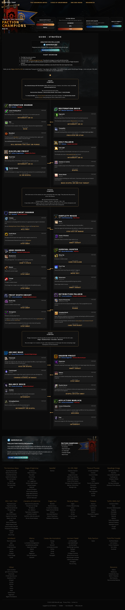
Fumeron (11, 553)
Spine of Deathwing (52, 516)
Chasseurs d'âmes (113, 479)
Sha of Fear (11, 535)
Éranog (52, 541)
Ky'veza (73, 514)
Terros (52, 543)
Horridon (93, 473)
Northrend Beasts (113, 541)
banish (41, 97)
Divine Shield (41, 95)
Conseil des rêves (11, 547)
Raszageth (52, 555)
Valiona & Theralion (114, 522)
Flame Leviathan (11, 570)
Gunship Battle (73, 545)
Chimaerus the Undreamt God (72, 483)
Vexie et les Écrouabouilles (32, 504)
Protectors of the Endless (11, 528)
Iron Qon (93, 489)
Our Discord (69, 606)
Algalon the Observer (11, 596)
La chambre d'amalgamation (31, 543)
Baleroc (93, 512)
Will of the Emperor (11, 514)
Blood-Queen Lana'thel (73, 557)
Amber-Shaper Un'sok (11, 524)
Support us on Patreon (49, 606)
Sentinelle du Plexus (114, 471)
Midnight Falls (72, 487)
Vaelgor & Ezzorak (72, 475)
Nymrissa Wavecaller (11, 471)
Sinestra (114, 528)
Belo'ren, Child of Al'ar (72, 485)
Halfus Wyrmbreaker (114, 520)
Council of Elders (93, 475)
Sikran (72, 508)
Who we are (78, 606)
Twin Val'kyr (114, 547)
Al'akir (113, 506)
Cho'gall (114, 526)
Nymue (11, 551)
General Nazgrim (32, 485)
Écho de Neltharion (32, 555)
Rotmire (52, 471)
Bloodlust (16, 137)
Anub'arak (113, 549)
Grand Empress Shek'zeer (11, 526)
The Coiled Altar (11, 485)
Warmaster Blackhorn (52, 514)
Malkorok (31, 487)
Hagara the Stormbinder (52, 510)
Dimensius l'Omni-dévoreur (114, 485)
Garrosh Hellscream (32, 497)
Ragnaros (93, 516)
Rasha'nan (72, 510)
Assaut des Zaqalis (32, 547)
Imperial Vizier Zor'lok (11, 516)
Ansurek (73, 518)
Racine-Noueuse (11, 541)
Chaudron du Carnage (31, 506)
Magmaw (113, 510)
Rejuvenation (74, 121)
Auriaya (11, 582)
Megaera (93, 479)
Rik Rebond (32, 508)
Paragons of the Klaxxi (32, 495)
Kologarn (11, 580)
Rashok (32, 549)
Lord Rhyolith (93, 506)
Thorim (11, 588)
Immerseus (32, 471)
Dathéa (52, 549)
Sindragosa (73, 561)
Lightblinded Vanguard (73, 479)
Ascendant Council (113, 524)
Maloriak (113, 516)
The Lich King (72, 563)
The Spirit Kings (11, 510)
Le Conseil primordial (52, 547)
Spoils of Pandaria (32, 489)
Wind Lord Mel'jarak (11, 522)
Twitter (61, 606)
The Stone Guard (11, 504)
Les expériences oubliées (32, 545)
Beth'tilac (93, 508)
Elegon (11, 512)
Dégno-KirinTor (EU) (17, 69)
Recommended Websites (113, 580)
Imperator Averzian (73, 471)
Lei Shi (11, 533)
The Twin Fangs (11, 483)
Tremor (27, 226)
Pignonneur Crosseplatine (31, 512)
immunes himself (88, 320)
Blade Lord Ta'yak (11, 518)
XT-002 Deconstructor (11, 576)
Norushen (31, 475)
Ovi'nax (73, 512)
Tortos (93, 477)
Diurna (52, 553)
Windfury (23, 226)
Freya (11, 586)
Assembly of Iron (11, 578)
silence (8, 320)
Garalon (11, 520)
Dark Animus (93, 487)
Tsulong (11, 530)
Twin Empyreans (93, 491)
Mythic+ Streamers (113, 576)
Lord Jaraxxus (113, 543)
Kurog (52, 551)
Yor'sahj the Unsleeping (52, 508)
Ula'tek (11, 487)
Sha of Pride (32, 477)
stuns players (79, 320)
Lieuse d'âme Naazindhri (113, 475)
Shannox (93, 504)
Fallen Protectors (31, 473)
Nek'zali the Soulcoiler (11, 473)
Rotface (73, 551)
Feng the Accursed (11, 506)
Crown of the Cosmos (72, 481)
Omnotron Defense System (114, 508)
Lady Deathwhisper (73, 543)
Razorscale (11, 574)
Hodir (11, 590)
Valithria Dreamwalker (72, 559)
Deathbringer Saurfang (73, 547)
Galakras (32, 479)
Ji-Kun (93, 481)
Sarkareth (31, 557)
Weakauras (114, 572)
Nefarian (113, 518)
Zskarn (32, 551)
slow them (17, 320)
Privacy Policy (66, 602)
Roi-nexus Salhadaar (113, 483)
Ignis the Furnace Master (11, 572)
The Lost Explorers (11, 479)
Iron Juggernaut (32, 481)
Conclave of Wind (113, 504)
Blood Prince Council (72, 555)
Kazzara (32, 541)
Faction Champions (114, 545)
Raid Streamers (114, 578)
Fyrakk (11, 557)
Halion (93, 541)
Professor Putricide (73, 553)
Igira (11, 543)
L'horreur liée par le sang (72, 506)
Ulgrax (72, 504)
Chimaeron (113, 514)
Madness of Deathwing (52, 518)
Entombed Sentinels (11, 475)
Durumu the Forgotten (93, 483)
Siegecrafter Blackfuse (31, 493)
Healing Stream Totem (14, 226)
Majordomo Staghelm (93, 514)
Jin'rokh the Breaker (93, 471)
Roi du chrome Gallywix (32, 518)
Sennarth (52, 545)
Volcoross (11, 545)
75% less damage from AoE (36, 60)
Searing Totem (35, 226)
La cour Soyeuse (72, 516)
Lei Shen (93, 493)
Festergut (72, 549)
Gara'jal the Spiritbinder (11, 508)
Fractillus (113, 481)
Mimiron (11, 584)
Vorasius (73, 473)
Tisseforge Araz (114, 477)
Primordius (93, 485)
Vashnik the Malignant (11, 477)
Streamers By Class (113, 574)
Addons (114, 570)
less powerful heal (71, 154)
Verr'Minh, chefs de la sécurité (31, 516)
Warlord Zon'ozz (52, 506)
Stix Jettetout (31, 510)
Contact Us (74, 602)
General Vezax (11, 592)
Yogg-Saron (11, 594)
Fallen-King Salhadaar (72, 477)
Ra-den (93, 495)
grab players (40, 318)
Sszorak (11, 481)
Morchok (52, 504)
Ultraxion (52, 512)
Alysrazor (93, 510)
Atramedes (113, 512)
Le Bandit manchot (32, 514)
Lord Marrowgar (73, 541)
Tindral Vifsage (11, 555)
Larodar (11, 549)
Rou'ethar (113, 473)
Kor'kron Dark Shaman (32, 483)
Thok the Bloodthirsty (31, 491)
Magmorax (32, 553)
